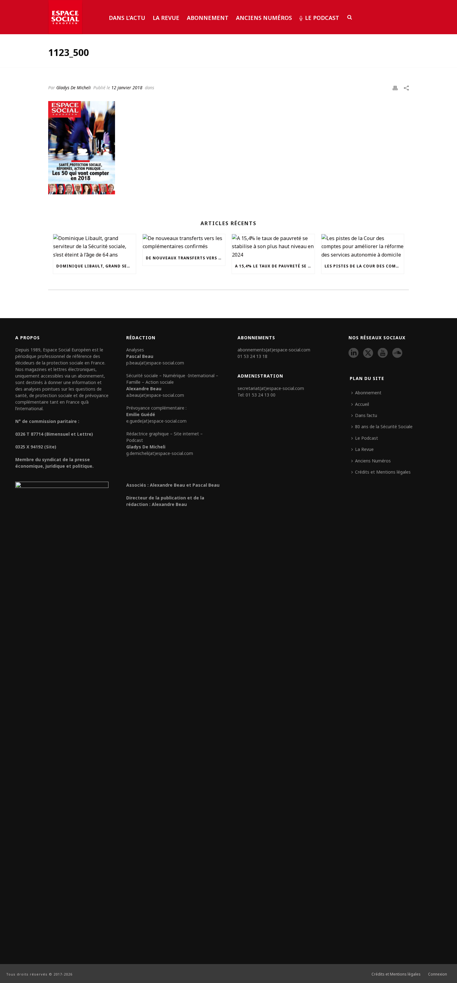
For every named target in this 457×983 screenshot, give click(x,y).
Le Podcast (322, 17)
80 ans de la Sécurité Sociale (384, 426)
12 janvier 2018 (126, 87)
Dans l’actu (127, 17)
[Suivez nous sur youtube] (383, 353)
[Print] (395, 87)
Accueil (362, 404)
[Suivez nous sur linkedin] (353, 353)
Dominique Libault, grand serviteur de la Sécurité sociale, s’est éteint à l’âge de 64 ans (96, 266)
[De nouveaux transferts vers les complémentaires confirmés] (184, 242)
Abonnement (207, 17)
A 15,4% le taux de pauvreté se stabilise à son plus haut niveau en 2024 (275, 266)
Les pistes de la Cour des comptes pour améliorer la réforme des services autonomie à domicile (364, 266)
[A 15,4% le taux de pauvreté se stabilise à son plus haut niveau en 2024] (273, 246)
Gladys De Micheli (73, 87)
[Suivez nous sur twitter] (368, 353)
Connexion (437, 974)
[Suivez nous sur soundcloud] (397, 353)
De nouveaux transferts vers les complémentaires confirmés (185, 258)
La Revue (166, 17)
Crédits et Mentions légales (383, 472)
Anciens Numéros (264, 17)
